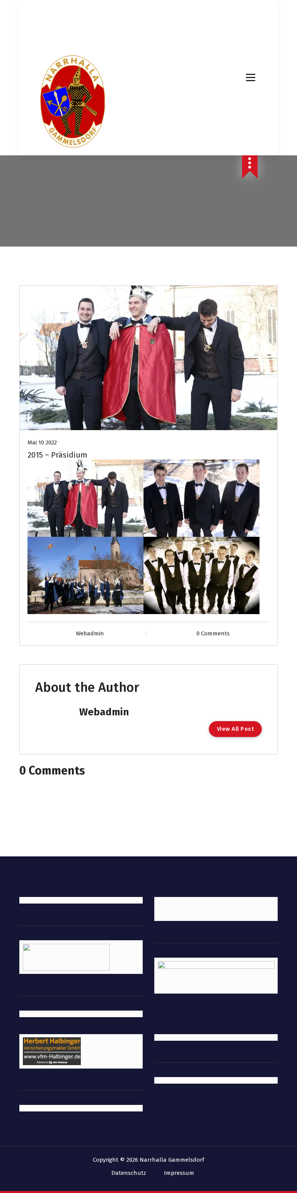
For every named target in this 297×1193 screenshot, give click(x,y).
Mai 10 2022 (42, 442)
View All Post (235, 728)
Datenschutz (128, 1172)
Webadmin (90, 633)
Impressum (179, 1172)
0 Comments (213, 633)
